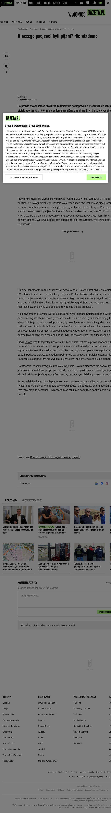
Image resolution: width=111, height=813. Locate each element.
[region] (55, 148)
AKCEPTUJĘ (96, 177)
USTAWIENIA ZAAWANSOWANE (24, 177)
